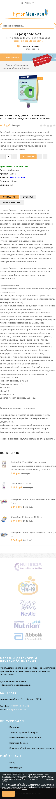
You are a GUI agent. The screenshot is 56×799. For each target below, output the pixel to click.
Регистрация (15, 767)
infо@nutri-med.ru (16, 709)
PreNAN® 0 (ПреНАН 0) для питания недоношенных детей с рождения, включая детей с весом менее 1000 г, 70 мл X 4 (33, 466)
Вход (12, 762)
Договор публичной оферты (23, 732)
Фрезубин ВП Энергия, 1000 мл (26, 517)
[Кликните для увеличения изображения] (28, 91)
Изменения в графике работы (28, 41)
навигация (12, 57)
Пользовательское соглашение (25, 737)
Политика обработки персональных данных (31, 748)
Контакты (14, 727)
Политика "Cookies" (18, 743)
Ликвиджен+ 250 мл (21, 483)
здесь (24, 789)
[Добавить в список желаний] (39, 156)
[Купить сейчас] (45, 156)
